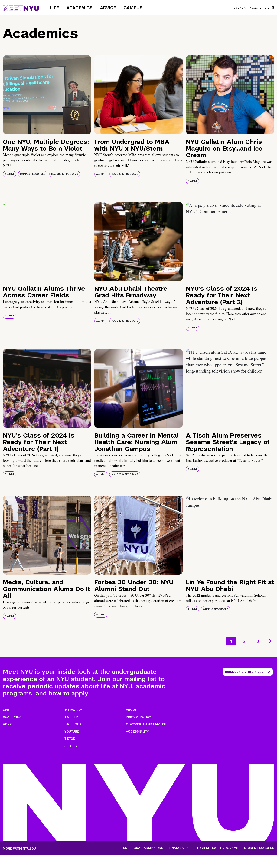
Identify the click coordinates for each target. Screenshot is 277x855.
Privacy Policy (138, 717)
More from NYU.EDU (19, 848)
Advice (108, 7)
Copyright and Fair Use (146, 724)
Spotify (70, 746)
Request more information (245, 672)
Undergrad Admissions (143, 848)
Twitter (71, 717)
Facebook (72, 724)
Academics (80, 7)
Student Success (259, 848)
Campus (133, 7)
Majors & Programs (64, 174)
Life (54, 7)
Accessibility (137, 731)
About (131, 710)
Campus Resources (32, 174)
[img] (47, 94)
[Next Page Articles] (270, 640)
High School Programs (217, 848)
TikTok (69, 739)
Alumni (9, 174)
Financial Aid (180, 848)
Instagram (73, 710)
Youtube (71, 731)
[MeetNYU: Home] (21, 8)
